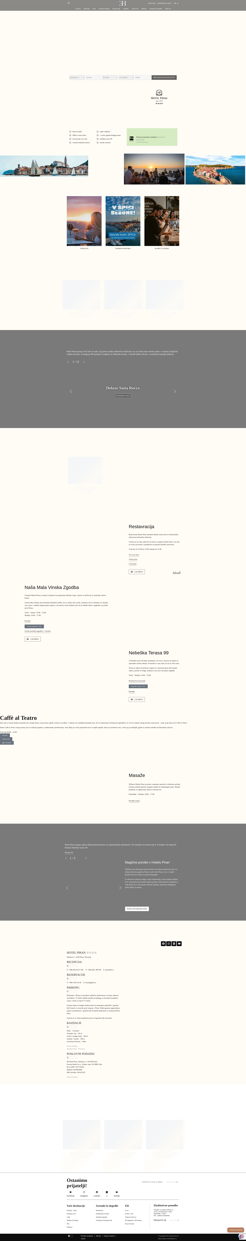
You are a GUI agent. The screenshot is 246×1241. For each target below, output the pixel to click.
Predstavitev (99, 1210)
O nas (127, 1210)
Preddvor (69, 1227)
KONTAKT (152, 3)
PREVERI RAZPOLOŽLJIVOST (164, 77)
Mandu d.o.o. (173, 1238)
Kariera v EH (129, 1214)
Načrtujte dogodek (101, 1217)
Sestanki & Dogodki (156, 9)
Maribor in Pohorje (72, 1220)
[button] (68, 362)
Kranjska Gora (71, 1214)
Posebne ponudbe (104, 9)
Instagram (84, 1196)
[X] (107, 1192)
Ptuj (68, 1224)
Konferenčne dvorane (102, 1214)
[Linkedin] (174, 943)
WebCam (168, 9)
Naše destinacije (76, 1205)
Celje (68, 1217)
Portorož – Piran (72, 1210)
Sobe (94, 9)
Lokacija (78, 9)
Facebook (70, 1196)
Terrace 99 (135, 9)
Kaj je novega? (129, 1224)
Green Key (161, 137)
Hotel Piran (140, 140)
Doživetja (87, 9)
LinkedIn (97, 1196)
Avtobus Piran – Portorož (76, 1049)
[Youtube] (179, 943)
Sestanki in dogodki (107, 1205)
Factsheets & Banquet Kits (104, 1220)
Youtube (117, 1196)
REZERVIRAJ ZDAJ (165, 3)
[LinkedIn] (97, 1192)
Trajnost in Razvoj (130, 1217)
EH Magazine (129, 1220)
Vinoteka (126, 9)
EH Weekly (138, 1220)
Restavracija (116, 9)
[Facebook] (163, 943)
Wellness (144, 9)
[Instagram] (168, 943)
